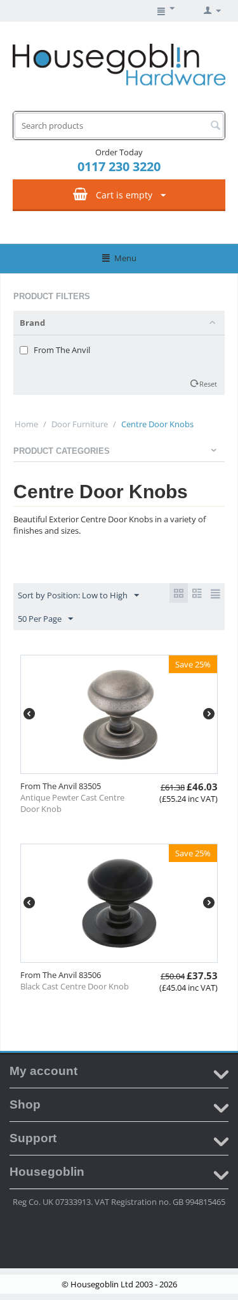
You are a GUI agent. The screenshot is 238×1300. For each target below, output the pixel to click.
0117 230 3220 (119, 166)
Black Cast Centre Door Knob (74, 986)
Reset (208, 384)
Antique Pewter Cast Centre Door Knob (72, 803)
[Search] (215, 126)
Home (26, 424)
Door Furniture (79, 424)
